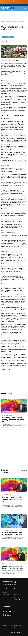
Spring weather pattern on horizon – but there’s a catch (13, 567)
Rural (4, 601)
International (5, 37)
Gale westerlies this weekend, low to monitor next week (13, 534)
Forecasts (5, 592)
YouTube (18, 599)
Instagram (18, 597)
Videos (4, 599)
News (6, 21)
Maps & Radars (6, 594)
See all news (24, 470)
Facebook (18, 592)
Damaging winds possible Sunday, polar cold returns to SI (13, 420)
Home (2, 21)
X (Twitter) (18, 594)
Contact (20, 625)
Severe (11, 37)
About (15, 625)
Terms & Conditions (8, 625)
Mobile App (13, 627)
